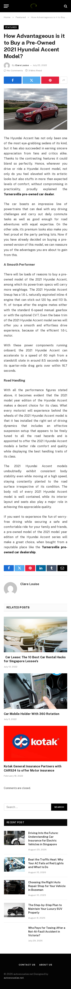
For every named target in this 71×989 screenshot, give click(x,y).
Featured (11, 27)
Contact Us (27, 964)
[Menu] (6, 6)
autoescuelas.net (14, 977)
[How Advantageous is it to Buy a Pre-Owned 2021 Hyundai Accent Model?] (35, 109)
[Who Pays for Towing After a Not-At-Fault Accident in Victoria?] (14, 933)
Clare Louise (22, 65)
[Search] (65, 6)
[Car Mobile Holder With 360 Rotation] (35, 691)
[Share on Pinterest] (50, 80)
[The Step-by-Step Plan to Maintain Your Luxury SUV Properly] (14, 910)
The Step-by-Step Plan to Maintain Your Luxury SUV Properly (45, 909)
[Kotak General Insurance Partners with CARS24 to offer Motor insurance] (35, 743)
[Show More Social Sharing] (63, 80)
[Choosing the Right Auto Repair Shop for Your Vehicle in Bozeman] (14, 887)
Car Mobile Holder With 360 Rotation (31, 714)
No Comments (15, 70)
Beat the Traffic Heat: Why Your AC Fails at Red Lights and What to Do (46, 863)
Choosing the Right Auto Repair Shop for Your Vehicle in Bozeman (47, 886)
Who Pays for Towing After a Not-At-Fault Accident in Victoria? (46, 931)
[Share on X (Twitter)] (31, 80)
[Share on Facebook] (13, 80)
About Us (45, 964)
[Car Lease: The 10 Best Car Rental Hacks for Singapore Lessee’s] (35, 634)
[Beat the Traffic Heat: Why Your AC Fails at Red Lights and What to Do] (14, 864)
